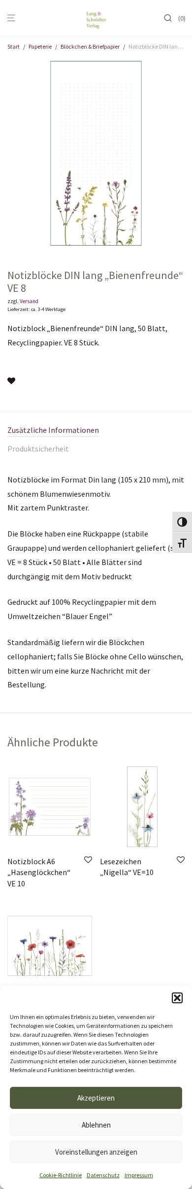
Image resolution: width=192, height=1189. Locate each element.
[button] (177, 998)
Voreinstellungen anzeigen (96, 1152)
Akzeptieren (96, 1098)
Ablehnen (96, 1125)
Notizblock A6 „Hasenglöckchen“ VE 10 (38, 872)
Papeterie (40, 46)
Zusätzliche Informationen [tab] (53, 430)
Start (13, 46)
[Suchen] (170, 18)
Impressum (139, 1175)
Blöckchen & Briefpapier (90, 46)
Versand (29, 301)
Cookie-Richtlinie (60, 1175)
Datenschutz (103, 1175)
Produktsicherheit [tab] (38, 448)
